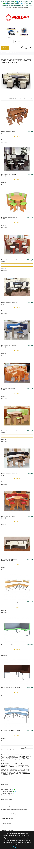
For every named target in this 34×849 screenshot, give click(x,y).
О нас (4, 804)
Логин (18, 41)
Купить (18, 136)
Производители (7, 823)
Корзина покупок (16, 7)
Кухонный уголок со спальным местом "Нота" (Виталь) (9, 560)
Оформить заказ (24, 7)
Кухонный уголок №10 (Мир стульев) (11, 644)
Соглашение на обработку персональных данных (15, 813)
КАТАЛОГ (9, 53)
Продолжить (17, 847)
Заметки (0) (8, 7)
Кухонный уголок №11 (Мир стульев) (11, 687)
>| (31, 747)
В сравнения (4, 142)
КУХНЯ (14, 53)
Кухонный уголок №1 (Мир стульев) (10, 602)
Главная (3, 53)
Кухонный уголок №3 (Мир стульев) (10, 730)
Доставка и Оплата (7, 806)
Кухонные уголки (21, 53)
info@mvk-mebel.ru (25, 5)
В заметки (3, 139)
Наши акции (6, 826)
